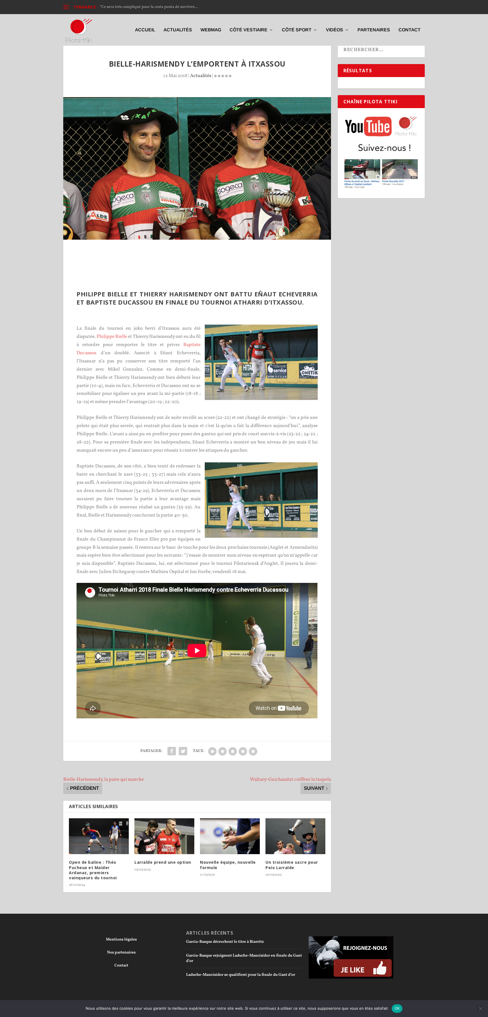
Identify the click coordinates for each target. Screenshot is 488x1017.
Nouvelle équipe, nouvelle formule (228, 864)
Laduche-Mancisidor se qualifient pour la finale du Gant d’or (240, 974)
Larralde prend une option (162, 862)
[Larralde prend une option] (164, 836)
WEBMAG (211, 30)
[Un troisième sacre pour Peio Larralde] (295, 836)
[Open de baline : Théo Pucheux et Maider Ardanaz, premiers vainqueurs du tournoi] (99, 836)
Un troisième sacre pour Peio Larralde (291, 864)
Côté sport (296, 30)
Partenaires (374, 30)
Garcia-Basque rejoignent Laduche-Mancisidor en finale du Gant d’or (244, 958)
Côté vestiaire (248, 30)
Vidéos (334, 30)
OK (397, 1008)
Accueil (145, 30)
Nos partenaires (121, 952)
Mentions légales (121, 939)
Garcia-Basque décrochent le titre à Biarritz (225, 941)
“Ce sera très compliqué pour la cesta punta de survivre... (149, 7)
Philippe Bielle (112, 336)
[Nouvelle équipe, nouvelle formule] (230, 836)
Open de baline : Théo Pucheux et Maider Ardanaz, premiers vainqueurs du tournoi (93, 869)
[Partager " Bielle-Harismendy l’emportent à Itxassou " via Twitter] (183, 751)
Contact (409, 30)
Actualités (178, 30)
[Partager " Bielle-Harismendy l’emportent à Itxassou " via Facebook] (171, 751)
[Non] (480, 1008)
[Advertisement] (197, 255)
